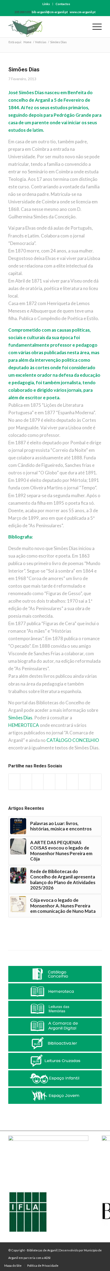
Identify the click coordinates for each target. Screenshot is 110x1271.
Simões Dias (20, 717)
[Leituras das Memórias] (55, 1009)
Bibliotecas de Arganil (42, 1250)
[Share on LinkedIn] (49, 782)
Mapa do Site (13, 1265)
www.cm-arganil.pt (83, 12)
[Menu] (94, 26)
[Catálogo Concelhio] (55, 974)
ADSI (47, 1257)
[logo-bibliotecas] (45, 26)
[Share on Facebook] (14, 782)
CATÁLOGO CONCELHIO (72, 740)
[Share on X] (26, 782)
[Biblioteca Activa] (55, 1043)
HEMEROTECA (23, 725)
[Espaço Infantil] (55, 1078)
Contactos (63, 4)
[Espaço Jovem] (55, 1096)
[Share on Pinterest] (38, 782)
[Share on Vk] (72, 782)
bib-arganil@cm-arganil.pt (50, 12)
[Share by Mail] (96, 782)
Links (46, 4)
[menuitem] (46, 4)
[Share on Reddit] (84, 782)
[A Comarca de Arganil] (55, 1026)
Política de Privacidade (42, 1265)
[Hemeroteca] (55, 991)
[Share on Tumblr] (61, 782)
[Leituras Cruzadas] (55, 1061)
